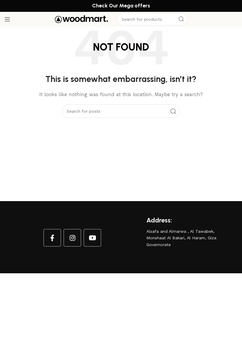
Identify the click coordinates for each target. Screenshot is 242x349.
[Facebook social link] (52, 238)
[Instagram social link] (72, 238)
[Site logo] (81, 19)
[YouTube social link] (92, 238)
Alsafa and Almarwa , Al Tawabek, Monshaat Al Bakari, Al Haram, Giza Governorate (181, 238)
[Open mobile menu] (7, 19)
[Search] (181, 19)
